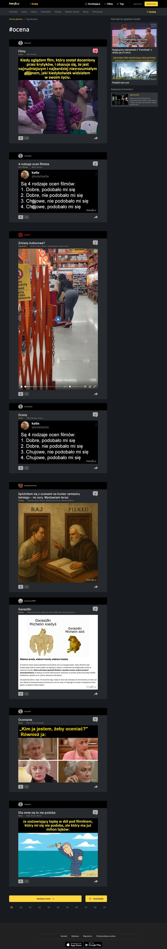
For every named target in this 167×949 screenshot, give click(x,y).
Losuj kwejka (98, 899)
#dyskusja (44, 612)
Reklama (75, 936)
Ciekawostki (46, 12)
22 (39, 907)
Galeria (34, 12)
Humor (24, 12)
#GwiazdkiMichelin (55, 612)
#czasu (38, 246)
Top (122, 3)
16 (95, 907)
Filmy (110, 3)
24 (21, 907)
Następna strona (44, 899)
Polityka (58, 12)
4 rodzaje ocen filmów (33, 164)
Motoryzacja (98, 12)
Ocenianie (25, 719)
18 (76, 907)
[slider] (43, 386)
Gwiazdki (24, 609)
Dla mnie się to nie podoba (36, 812)
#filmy (34, 167)
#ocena (33, 54)
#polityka (31, 500)
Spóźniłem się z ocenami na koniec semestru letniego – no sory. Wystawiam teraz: (49, 495)
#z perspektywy (53, 246)
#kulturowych (64, 246)
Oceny (22, 415)
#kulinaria (31, 612)
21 (49, 907)
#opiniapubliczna (69, 612)
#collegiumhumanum (53, 500)
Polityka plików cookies (105, 936)
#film (29, 54)
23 (30, 907)
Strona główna (16, 19)
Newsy (86, 12)
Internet (21, 612)
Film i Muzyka (23, 167)
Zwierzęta (13, 12)
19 (67, 907)
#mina (28, 723)
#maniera (40, 723)
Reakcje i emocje (72, 12)
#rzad (37, 500)
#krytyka (34, 418)
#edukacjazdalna (68, 500)
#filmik (39, 816)
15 (104, 907)
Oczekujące (94, 3)
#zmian (44, 246)
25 (11, 907)
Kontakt (64, 936)
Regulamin (87, 936)
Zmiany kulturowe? (31, 243)
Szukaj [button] (152, 11)
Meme (20, 723)
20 (58, 907)
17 (86, 907)
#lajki (28, 816)
